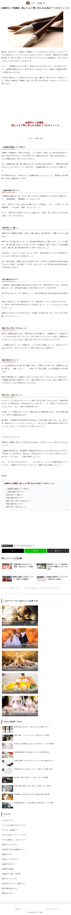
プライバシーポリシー (52, 909)
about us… (18, 909)
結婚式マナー (31, 545)
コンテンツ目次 (33, 138)
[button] (58, 551)
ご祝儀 (17, 545)
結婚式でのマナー (8, 545)
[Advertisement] (35, 100)
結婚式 (23, 545)
